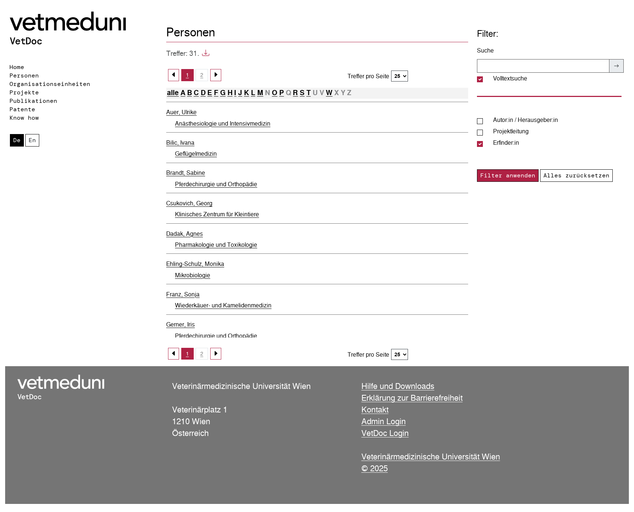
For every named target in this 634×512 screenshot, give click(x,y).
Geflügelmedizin (196, 154)
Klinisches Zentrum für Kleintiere (217, 214)
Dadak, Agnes (184, 234)
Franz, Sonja (183, 294)
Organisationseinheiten (50, 84)
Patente (22, 109)
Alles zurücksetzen (576, 175)
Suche (485, 50)
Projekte (24, 92)
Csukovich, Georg (189, 203)
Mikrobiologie (192, 275)
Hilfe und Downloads (397, 386)
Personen (24, 75)
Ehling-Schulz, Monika (195, 264)
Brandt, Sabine (185, 173)
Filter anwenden (507, 175)
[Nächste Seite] (215, 75)
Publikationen (33, 101)
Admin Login (383, 421)
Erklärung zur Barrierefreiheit (412, 397)
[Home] (81, 29)
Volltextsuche (510, 78)
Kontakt (375, 409)
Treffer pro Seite (368, 76)
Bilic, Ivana (180, 143)
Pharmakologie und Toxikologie (216, 245)
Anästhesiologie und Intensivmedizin (222, 123)
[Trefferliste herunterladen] (204, 53)
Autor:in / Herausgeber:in (525, 120)
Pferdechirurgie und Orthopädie (216, 184)
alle (173, 93)
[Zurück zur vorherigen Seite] (173, 75)
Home (17, 67)
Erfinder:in (506, 143)
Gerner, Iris (180, 324)
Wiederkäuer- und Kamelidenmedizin (223, 305)
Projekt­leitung (511, 131)
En (32, 140)
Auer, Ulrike (181, 112)
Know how (24, 118)
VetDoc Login (385, 433)
